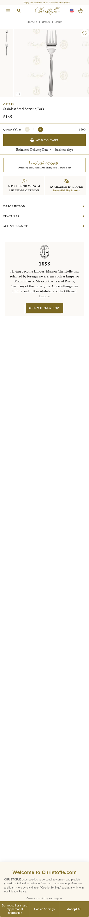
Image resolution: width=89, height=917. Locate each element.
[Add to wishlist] (85, 33)
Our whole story (44, 308)
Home (31, 22)
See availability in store (66, 190)
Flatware (45, 22)
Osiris (58, 22)
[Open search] (19, 11)
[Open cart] (81, 11)
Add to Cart (47, 140)
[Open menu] (8, 11)
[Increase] (40, 129)
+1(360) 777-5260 (45, 163)
